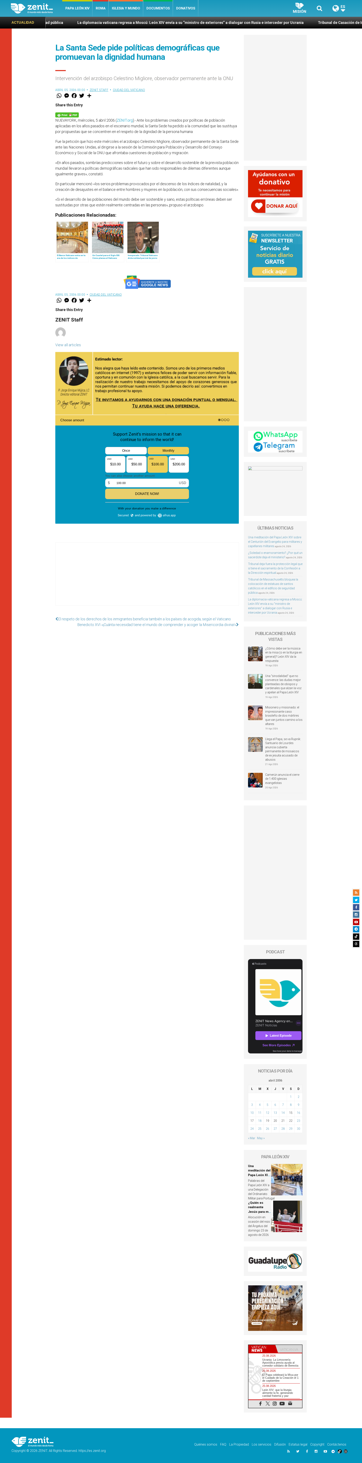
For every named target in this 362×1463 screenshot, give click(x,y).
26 (267, 1128)
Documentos (158, 8)
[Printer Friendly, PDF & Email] (67, 114)
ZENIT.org (125, 120)
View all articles (68, 345)
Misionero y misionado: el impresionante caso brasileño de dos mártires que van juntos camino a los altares (284, 715)
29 (290, 1128)
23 (298, 1120)
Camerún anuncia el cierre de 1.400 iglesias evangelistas (282, 779)
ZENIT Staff (99, 90)
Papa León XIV (77, 8)
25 (259, 1128)
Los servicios (261, 1444)
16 (298, 1112)
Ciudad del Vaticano (129, 90)
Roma (101, 8)
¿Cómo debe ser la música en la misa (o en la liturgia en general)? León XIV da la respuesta (283, 655)
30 (298, 1128)
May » (261, 1138)
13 (275, 1112)
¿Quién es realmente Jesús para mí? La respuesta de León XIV (259, 1212)
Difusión (280, 1444)
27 (275, 1128)
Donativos (185, 8)
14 (283, 1112)
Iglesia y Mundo (126, 8)
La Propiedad (239, 1444)
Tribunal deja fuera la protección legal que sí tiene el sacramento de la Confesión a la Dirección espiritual (275, 568)
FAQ (223, 1444)
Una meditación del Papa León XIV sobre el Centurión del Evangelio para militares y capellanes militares (275, 542)
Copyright (317, 1444)
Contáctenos (336, 1444)
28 (283, 1128)
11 (259, 1112)
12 (267, 1112)
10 (252, 1112)
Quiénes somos (205, 1444)
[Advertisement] (147, 578)
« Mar (251, 1138)
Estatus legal (298, 1444)
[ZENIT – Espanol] (36, 8)
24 (252, 1128)
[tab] (261, 1349)
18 (259, 1120)
